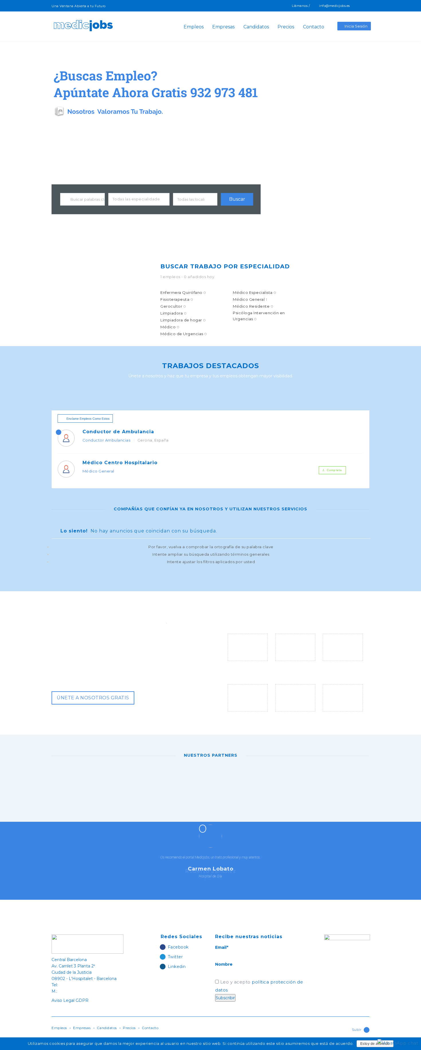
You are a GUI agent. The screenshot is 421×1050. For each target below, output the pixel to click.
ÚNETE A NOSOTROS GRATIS (93, 697)
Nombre (224, 964)
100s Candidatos (343, 665)
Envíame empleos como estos (88, 418)
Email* (221, 947)
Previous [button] (179, 836)
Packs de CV (242, 715)
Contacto (313, 27)
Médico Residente (253, 306)
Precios (286, 27)
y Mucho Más (338, 715)
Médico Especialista (254, 292)
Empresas (223, 27)
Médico (169, 327)
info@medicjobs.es (334, 6)
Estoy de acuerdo (375, 1044)
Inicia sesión (356, 26)
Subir (357, 1029)
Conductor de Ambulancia (118, 431)
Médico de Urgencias (183, 333)
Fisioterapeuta (176, 299)
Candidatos (256, 27)
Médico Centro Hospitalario (120, 462)
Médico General (250, 299)
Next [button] (246, 836)
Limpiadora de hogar (183, 320)
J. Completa (332, 470)
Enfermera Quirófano (183, 292)
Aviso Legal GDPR (70, 1000)
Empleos (194, 27)
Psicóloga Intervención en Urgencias (259, 316)
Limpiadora (173, 313)
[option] (99, 778)
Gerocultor (173, 306)
